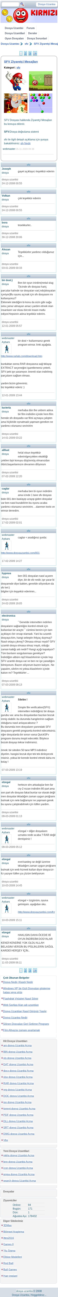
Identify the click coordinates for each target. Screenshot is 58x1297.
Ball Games (10, 1269)
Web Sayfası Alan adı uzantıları (21, 1005)
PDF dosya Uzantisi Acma (18, 1115)
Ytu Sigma (9, 1250)
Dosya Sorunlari (37, 38)
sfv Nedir (25, 143)
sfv (26, 43)
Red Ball (8, 1263)
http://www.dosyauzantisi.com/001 (20, 553)
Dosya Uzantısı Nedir (15, 1017)
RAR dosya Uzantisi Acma (18, 1083)
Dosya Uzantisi (14, 28)
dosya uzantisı (24, 1291)
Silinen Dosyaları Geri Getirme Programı (26, 1024)
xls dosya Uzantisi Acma (17, 1058)
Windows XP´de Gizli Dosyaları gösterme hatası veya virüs (26, 990)
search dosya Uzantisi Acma (19, 1180)
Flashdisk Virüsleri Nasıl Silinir (20, 998)
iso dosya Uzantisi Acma (17, 1102)
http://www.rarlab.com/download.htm (21, 356)
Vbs (5, 1140)
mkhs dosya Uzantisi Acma (18, 1155)
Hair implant (10, 1275)
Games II (8, 1244)
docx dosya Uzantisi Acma (18, 1070)
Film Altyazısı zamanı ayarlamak (21, 1030)
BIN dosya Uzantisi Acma (17, 1051)
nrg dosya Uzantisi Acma (17, 1089)
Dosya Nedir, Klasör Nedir (18, 982)
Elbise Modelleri (12, 1257)
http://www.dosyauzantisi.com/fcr (36, 912)
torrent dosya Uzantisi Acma (19, 1108)
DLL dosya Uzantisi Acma (18, 1121)
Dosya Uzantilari (15, 33)
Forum (31, 28)
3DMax (7, 1225)
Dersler (32, 33)
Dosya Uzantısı (10, 43)
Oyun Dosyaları (14, 38)
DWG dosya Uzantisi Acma (18, 1133)
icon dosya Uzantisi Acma (18, 1168)
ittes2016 (8, 1238)
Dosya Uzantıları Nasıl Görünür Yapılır (25, 1011)
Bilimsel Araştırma (13, 1231)
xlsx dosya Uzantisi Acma (18, 1077)
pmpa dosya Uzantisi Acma (18, 1174)
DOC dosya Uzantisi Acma (18, 1096)
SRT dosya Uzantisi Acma (18, 1127)
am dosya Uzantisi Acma (17, 1045)
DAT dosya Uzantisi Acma (18, 1064)
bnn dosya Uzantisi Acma (17, 1161)
